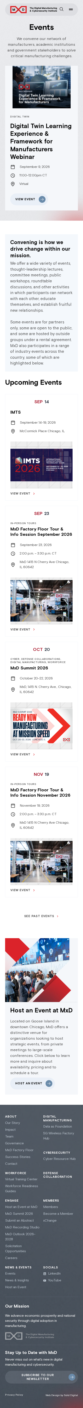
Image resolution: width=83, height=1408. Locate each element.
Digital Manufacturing (57, 1118)
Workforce (15, 1173)
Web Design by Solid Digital (62, 1395)
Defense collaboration (57, 1175)
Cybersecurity (56, 1153)
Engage (12, 1201)
